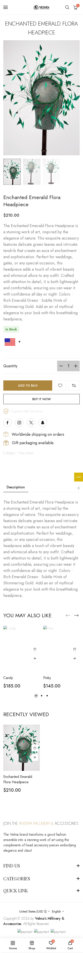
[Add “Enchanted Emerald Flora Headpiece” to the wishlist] (60, 385)
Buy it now (41, 399)
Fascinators (26, 453)
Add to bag (28, 385)
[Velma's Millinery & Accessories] (41, 7)
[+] (75, 366)
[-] (61, 366)
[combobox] (34, 911)
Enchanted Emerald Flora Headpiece (17, 779)
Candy (8, 677)
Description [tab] (16, 487)
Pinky (47, 677)
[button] (76, 615)
